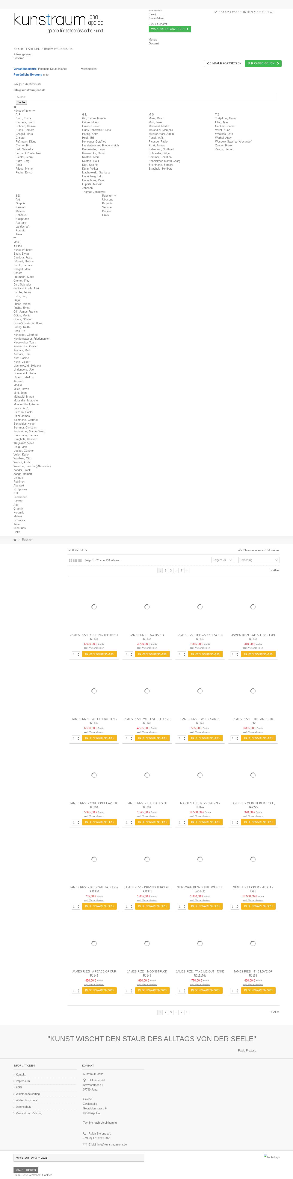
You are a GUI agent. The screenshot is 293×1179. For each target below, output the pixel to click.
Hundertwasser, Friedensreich (100, 145)
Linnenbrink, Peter (93, 180)
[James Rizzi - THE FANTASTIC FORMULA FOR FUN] (253, 691)
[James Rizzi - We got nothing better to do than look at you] (94, 691)
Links (17, 531)
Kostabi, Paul (90, 161)
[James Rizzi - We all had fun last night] (253, 606)
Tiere (19, 234)
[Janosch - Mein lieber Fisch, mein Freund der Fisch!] (253, 775)
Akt (18, 199)
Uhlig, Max (221, 122)
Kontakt (21, 1074)
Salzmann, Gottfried (161, 149)
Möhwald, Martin (159, 126)
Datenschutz (24, 1106)
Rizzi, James (157, 145)
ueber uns (20, 528)
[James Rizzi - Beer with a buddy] (94, 859)
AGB (19, 1087)
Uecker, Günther (225, 126)
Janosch (87, 188)
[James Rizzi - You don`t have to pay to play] (94, 775)
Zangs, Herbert (224, 149)
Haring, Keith (90, 133)
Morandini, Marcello (161, 130)
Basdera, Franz (25, 122)
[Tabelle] (80, 560)
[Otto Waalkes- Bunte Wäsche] (200, 859)
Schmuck (21, 215)
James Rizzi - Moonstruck (147, 971)
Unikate (18, 477)
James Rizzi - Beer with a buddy (94, 887)
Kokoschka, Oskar (93, 153)
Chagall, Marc (24, 133)
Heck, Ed (88, 137)
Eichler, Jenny (24, 157)
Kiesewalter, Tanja (93, 149)
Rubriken (19, 481)
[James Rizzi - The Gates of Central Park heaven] (147, 775)
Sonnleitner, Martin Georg (164, 161)
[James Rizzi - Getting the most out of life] (94, 606)
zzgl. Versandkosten (94, 648)
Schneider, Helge (159, 153)
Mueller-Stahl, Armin (161, 133)
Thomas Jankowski (94, 191)
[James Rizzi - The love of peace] (253, 943)
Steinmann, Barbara (161, 164)
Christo (20, 137)
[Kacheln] (70, 560)
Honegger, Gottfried (94, 141)
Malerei (20, 211)
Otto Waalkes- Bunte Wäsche (200, 887)
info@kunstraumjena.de (112, 1144)
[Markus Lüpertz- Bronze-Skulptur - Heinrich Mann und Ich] (200, 775)
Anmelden (90, 68)
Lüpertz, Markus (92, 184)
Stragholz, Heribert (160, 168)
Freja (19, 164)
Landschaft (22, 226)
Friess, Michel (24, 168)
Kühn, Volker (90, 168)
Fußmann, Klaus (26, 141)
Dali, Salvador (24, 149)
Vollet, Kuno (222, 130)
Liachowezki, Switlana (96, 172)
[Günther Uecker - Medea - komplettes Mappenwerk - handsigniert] (253, 859)
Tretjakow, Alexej (225, 118)
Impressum (23, 1081)
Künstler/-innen (23, 249)
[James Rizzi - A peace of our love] (94, 943)
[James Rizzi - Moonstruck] (147, 943)
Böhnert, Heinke (26, 126)
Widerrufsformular (27, 1100)
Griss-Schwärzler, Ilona (96, 130)
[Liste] (75, 560)
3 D (18, 195)
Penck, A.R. (156, 137)
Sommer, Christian (160, 157)
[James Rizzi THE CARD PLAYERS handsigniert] (200, 606)
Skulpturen (22, 218)
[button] (24, 110)
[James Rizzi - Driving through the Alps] (147, 859)
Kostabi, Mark (91, 157)
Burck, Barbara (25, 130)
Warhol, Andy (223, 137)
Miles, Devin (156, 118)
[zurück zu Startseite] (15, 539)
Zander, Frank (223, 145)
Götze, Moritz (90, 122)
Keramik (21, 207)
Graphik (20, 203)
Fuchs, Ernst (24, 172)
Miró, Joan (155, 122)
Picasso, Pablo (158, 141)
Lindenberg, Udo (92, 176)
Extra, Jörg (22, 161)
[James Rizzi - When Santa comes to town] (200, 691)
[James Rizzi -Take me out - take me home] (200, 943)
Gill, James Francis (94, 118)
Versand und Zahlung (29, 1113)
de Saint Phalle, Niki (28, 153)
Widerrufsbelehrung (28, 1093)
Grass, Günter (91, 126)
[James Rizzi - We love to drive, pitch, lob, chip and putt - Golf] (147, 691)
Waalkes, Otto (224, 133)
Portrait (20, 230)
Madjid (18, 385)
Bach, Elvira (23, 118)
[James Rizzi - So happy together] (147, 606)
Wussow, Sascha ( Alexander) (233, 141)
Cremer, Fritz (24, 145)
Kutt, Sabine (90, 164)
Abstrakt (21, 222)
